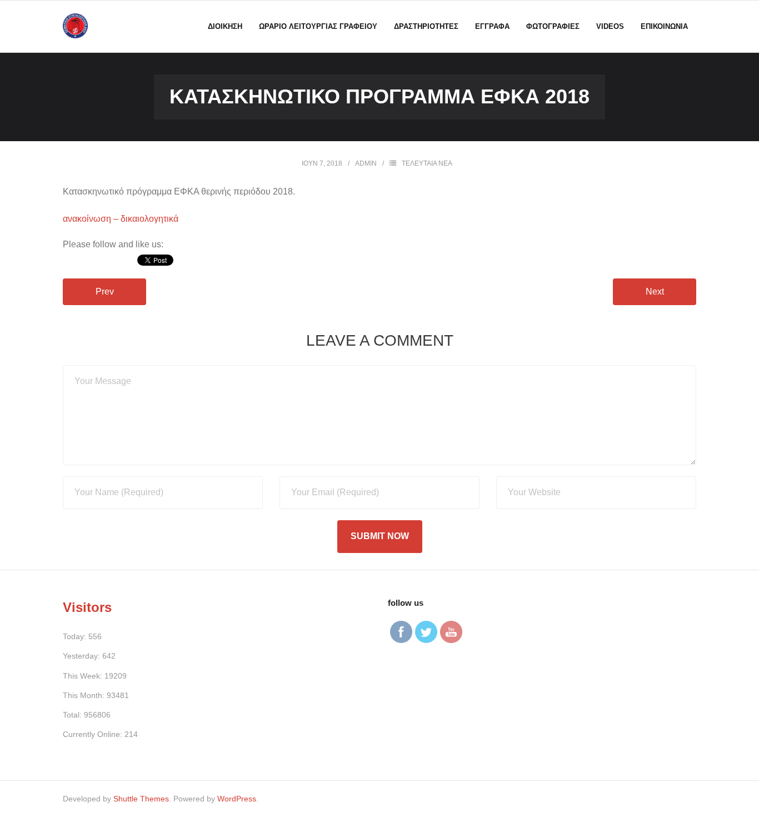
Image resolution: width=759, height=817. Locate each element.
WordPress (236, 798)
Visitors (87, 607)
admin (366, 163)
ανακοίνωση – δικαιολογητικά (120, 218)
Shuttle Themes (141, 798)
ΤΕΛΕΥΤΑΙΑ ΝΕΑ (427, 163)
